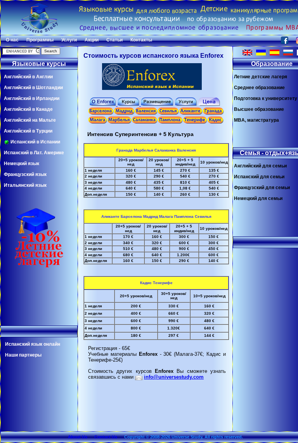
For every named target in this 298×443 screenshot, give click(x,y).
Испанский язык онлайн (32, 344)
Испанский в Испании (34, 142)
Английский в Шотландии (33, 87)
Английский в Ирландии (31, 98)
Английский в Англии (28, 76)
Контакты (141, 40)
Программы (40, 40)
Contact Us (105, 436)
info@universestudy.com (174, 377)
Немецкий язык (21, 163)
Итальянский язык (25, 185)
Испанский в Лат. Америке (34, 152)
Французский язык (25, 174)
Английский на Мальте (30, 120)
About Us (77, 436)
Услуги (69, 40)
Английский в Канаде (28, 109)
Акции (92, 40)
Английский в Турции (28, 131)
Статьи (114, 40)
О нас (12, 40)
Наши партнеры (23, 355)
